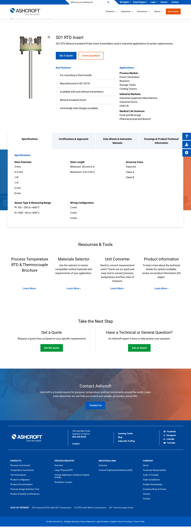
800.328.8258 (79, 437)
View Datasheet (91, 55)
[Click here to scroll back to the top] (186, 153)
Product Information (161, 259)
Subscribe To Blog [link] (126, 441)
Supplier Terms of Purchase (121, 522)
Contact (76, 443)
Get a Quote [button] (173, 11)
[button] (49, 37)
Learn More (29, 288)
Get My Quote (51, 347)
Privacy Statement (87, 522)
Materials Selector (73, 259)
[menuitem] (125, 2)
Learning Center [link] (125, 433)
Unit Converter (117, 259)
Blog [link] (120, 437)
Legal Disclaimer (102, 522)
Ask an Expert (139, 347)
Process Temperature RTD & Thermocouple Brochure (29, 265)
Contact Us (95, 405)
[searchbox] (89, 2)
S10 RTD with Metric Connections (90, 507)
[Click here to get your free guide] (186, 144)
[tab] (30, 141)
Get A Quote (66, 55)
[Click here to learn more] (186, 136)
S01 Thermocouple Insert (121, 507)
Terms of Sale (139, 522)
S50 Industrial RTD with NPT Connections (51, 507)
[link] (170, 431)
